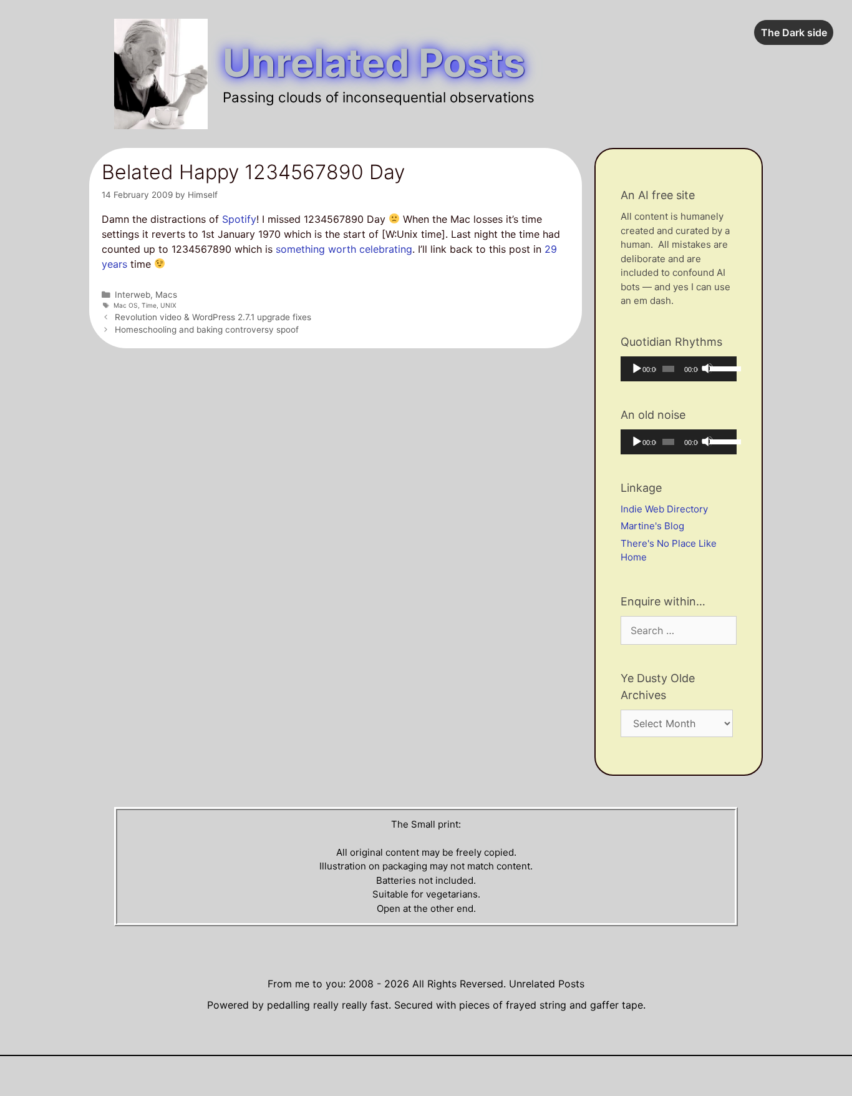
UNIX (168, 305)
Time (149, 305)
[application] (679, 368)
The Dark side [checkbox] (794, 32)
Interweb (132, 295)
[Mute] (707, 368)
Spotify (239, 219)
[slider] (720, 367)
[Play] (636, 368)
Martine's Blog (652, 526)
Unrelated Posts (374, 62)
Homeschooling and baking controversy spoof (207, 330)
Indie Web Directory (664, 509)
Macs (166, 295)
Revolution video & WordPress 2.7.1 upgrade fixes (213, 317)
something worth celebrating (344, 249)
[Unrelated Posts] (161, 73)
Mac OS (126, 305)
